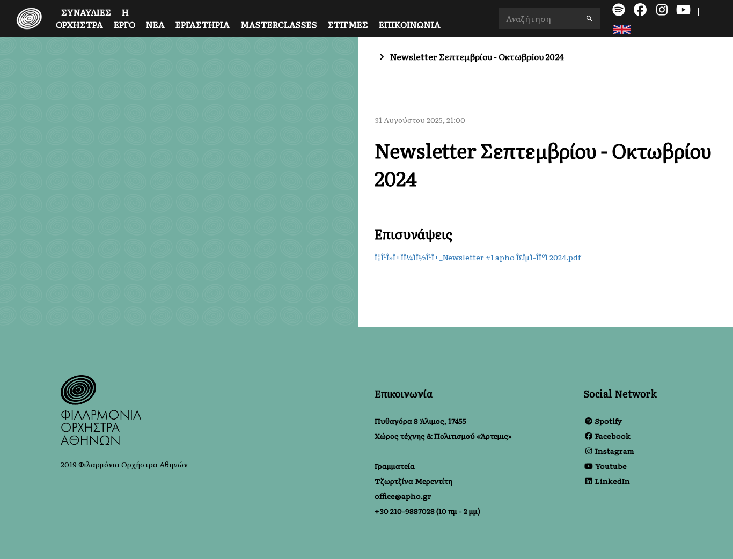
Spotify (608, 420)
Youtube (611, 465)
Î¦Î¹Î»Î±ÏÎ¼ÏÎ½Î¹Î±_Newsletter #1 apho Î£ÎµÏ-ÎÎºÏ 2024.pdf (478, 257)
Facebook (613, 435)
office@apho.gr (403, 495)
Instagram (614, 450)
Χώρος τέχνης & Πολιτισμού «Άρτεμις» (443, 435)
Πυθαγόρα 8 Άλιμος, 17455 (420, 420)
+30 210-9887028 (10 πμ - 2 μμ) (427, 510)
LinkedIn (612, 480)
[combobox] (549, 18)
